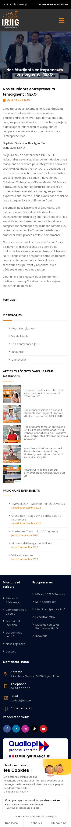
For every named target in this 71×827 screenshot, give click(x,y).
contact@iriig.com (21, 698)
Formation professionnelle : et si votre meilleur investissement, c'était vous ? (43, 393)
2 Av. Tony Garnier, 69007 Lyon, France (36, 674)
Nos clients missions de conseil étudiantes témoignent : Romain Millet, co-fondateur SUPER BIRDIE (44, 413)
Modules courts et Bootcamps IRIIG (47, 626)
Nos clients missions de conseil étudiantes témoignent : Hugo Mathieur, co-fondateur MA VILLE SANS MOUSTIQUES (43, 453)
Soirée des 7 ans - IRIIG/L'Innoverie (34, 531)
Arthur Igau (32, 143)
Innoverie (17, 352)
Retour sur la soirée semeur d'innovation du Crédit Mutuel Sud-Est (45, 473)
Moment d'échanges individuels (31, 543)
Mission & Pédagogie (13, 600)
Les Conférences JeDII (26, 344)
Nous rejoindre (15, 644)
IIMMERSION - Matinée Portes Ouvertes (38, 503)
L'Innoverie (18, 359)
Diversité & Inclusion (13, 623)
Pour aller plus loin (23, 328)
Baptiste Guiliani (13, 143)
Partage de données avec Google (25, 804)
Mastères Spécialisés (50, 609)
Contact (11, 651)
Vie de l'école (19, 336)
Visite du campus (22, 555)
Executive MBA (45, 617)
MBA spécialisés (45, 602)
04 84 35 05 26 (20, 686)
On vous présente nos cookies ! (24, 808)
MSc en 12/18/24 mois (50, 594)
